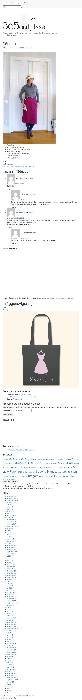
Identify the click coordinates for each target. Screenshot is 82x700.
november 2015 (12, 573)
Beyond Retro (67, 459)
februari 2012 (11, 669)
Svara (31, 178)
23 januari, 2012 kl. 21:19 (19, 200)
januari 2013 (11, 646)
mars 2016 (10, 564)
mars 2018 (10, 513)
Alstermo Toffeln (42, 459)
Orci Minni (29, 472)
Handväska (76, 463)
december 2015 (12, 571)
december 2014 (12, 596)
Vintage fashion (59, 476)
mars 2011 (10, 692)
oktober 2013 (11, 626)
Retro (33, 472)
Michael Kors (68, 468)
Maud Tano (11, 397)
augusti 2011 (11, 682)
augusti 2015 (11, 579)
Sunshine (5, 476)
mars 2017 (10, 539)
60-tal (8, 459)
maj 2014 (10, 611)
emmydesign (53, 463)
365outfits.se (29, 459)
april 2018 (10, 511)
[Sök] (22, 7)
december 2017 (12, 520)
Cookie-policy (48, 488)
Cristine (13, 463)
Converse (7, 463)
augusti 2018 (11, 502)
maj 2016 (10, 560)
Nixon (19, 471)
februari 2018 (11, 515)
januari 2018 (11, 517)
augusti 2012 (11, 656)
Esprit (4, 166)
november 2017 (12, 522)
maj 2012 (10, 663)
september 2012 (12, 654)
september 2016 (12, 552)
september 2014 (12, 603)
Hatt (4, 467)
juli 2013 (9, 633)
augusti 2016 (11, 554)
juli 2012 (9, 658)
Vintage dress (43, 476)
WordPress (30, 696)
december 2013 (12, 622)
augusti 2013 (11, 631)
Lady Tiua (14, 468)
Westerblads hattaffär (9, 479)
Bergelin (48, 459)
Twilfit (23, 476)
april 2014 (10, 613)
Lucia (12, 166)
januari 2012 (11, 671)
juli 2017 (9, 530)
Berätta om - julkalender (57, 459)
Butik (25, 3)
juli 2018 (9, 505)
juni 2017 (10, 532)
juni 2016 (10, 558)
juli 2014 (9, 607)
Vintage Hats (71, 476)
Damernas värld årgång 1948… (28, 397)
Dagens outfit (11, 35)
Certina (74, 459)
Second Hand (29, 166)
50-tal (4, 459)
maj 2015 (10, 586)
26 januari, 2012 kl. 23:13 (19, 238)
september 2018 (12, 500)
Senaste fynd (60, 472)
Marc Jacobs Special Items (57, 468)
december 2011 (12, 673)
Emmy (46, 463)
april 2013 (10, 639)
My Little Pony (19, 166)
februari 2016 (11, 567)
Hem (7, 3)
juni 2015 (10, 584)
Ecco (42, 463)
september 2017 (12, 526)
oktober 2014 (11, 601)
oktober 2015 (11, 575)
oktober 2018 (11, 498)
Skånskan (71, 471)
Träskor (18, 476)
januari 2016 (11, 569)
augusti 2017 (11, 528)
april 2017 (10, 537)
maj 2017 (10, 535)
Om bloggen (16, 3)
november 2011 (12, 675)
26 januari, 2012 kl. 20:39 (15, 218)
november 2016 (12, 547)
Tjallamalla (12, 476)
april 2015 (10, 588)
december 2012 (12, 648)
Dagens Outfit (24, 463)
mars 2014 (10, 616)
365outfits (29, 48)
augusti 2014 (11, 605)
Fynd (60, 463)
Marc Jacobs (43, 467)
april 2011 (10, 690)
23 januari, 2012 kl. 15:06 (15, 184)
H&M (8, 166)
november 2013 (12, 624)
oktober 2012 (11, 652)
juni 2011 (10, 686)
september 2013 (12, 628)
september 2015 (12, 577)
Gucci (65, 463)
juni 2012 (10, 660)
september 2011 (12, 680)
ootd (24, 472)
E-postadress (7, 410)
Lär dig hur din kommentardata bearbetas (58, 298)
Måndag (5, 310)
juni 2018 (10, 507)
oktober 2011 (11, 678)
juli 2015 (9, 581)
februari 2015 (11, 592)
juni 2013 (10, 635)
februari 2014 (11, 618)
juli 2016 (9, 556)
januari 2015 (11, 594)
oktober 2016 (11, 549)
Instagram (8, 468)
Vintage (31, 476)
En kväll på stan (26, 395)
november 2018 (12, 496)
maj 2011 (10, 688)
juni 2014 (10, 609)
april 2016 (10, 562)
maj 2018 (10, 509)
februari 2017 (11, 541)
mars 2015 (10, 590)
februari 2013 (11, 643)
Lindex (20, 467)
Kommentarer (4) (8, 164)
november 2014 (12, 599)
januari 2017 (11, 543)
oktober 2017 (11, 524)
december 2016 (12, 545)
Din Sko (36, 463)
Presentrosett (17, 399)
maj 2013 (10, 637)
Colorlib (17, 696)
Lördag (5, 308)
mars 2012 (10, 667)
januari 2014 (11, 620)
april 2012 (10, 665)
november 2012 (12, 650)
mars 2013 (10, 641)
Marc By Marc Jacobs (30, 468)
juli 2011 (9, 684)
